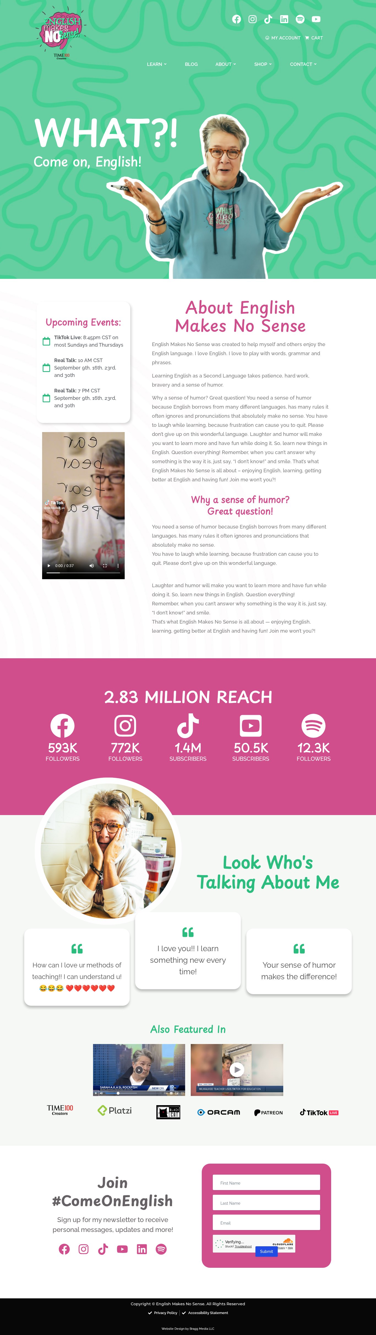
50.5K (250, 747)
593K (62, 747)
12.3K (314, 747)
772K (125, 747)
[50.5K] (250, 725)
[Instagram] (252, 19)
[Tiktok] (268, 19)
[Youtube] (316, 19)
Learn (154, 64)
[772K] (125, 725)
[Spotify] (300, 19)
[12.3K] (313, 725)
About (223, 64)
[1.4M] (188, 725)
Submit (266, 1251)
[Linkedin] (284, 19)
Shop (260, 64)
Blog (191, 64)
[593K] (62, 725)
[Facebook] (236, 19)
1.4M (188, 747)
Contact (301, 64)
